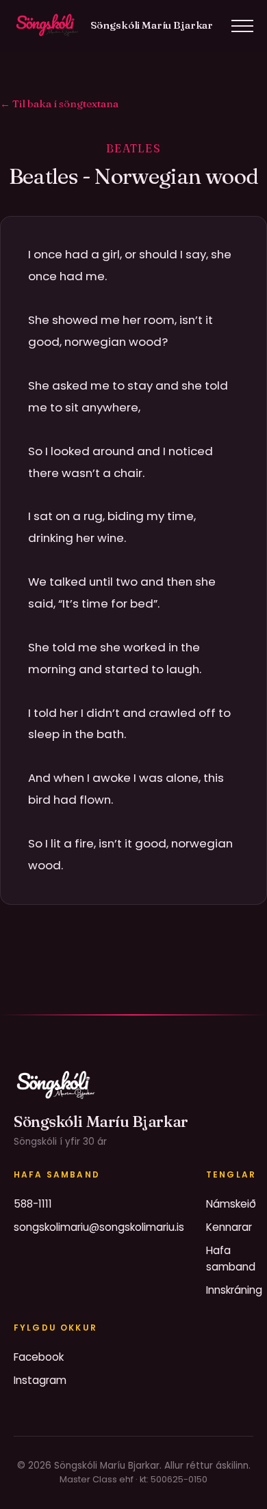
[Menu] (242, 26)
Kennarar (229, 1227)
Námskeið (231, 1204)
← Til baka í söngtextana (59, 103)
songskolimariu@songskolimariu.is (99, 1227)
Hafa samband (230, 1258)
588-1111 (33, 1204)
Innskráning (234, 1290)
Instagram (40, 1380)
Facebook (39, 1357)
